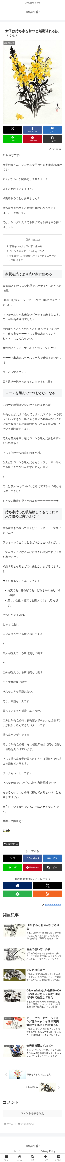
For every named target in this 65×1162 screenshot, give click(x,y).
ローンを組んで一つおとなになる (27, 251)
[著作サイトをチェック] (17, 885)
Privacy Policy (48, 1151)
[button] (52, 139)
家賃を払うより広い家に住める (26, 246)
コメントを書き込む (32, 1113)
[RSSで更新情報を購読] (47, 894)
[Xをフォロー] (47, 885)
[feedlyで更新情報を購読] (17, 894)
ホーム (17, 1151)
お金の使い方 (12, 844)
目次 (28, 239)
